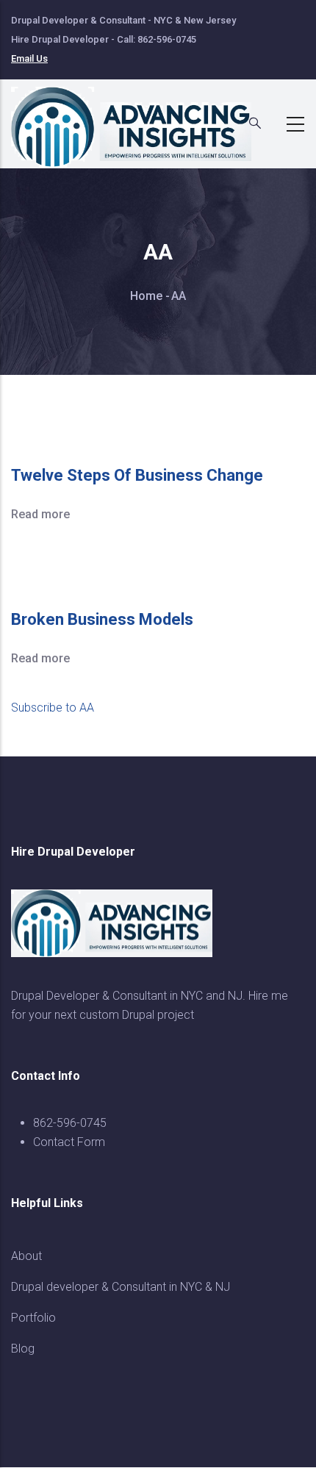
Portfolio (33, 1318)
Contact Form (69, 1142)
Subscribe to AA (52, 708)
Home (146, 296)
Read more (40, 514)
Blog (23, 1349)
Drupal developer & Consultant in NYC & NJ (120, 1287)
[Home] (139, 119)
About (26, 1256)
